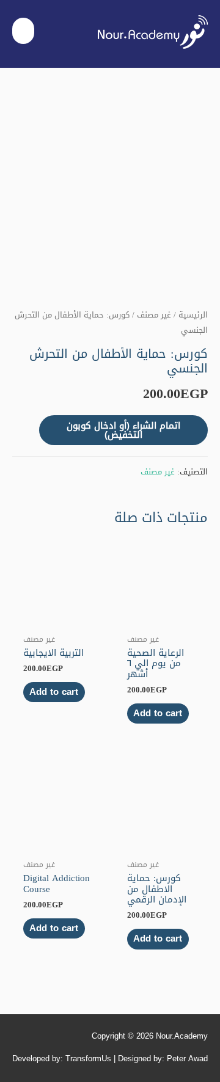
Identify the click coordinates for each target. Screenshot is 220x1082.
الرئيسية (193, 314)
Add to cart (157, 713)
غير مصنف (154, 314)
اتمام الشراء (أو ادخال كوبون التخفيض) (123, 430)
